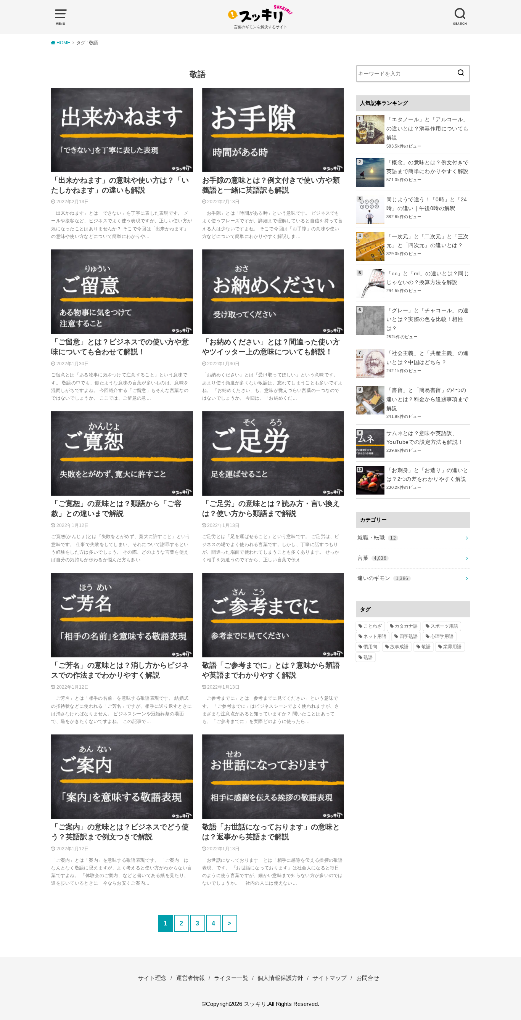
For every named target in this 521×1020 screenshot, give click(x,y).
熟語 (368, 657)
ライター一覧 (231, 978)
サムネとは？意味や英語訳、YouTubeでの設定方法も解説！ (424, 437)
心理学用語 (442, 636)
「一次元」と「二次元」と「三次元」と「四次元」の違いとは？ (427, 241)
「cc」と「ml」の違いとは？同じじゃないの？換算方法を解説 (427, 278)
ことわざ (372, 626)
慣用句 (370, 646)
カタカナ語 (406, 626)
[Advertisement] (413, 790)
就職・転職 (376, 538)
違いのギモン (382, 578)
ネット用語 (374, 636)
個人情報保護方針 (280, 978)
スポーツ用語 (444, 626)
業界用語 (452, 646)
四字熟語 (408, 636)
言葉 (371, 558)
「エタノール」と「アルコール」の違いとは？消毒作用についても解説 (427, 128)
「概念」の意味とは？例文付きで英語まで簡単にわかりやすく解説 (427, 167)
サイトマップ (329, 978)
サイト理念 (152, 978)
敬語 (426, 646)
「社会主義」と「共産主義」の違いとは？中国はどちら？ (427, 357)
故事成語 (399, 646)
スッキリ (255, 1004)
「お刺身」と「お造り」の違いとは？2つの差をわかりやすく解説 (427, 474)
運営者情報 (190, 978)
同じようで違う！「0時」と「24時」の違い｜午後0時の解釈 (426, 204)
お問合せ (367, 978)
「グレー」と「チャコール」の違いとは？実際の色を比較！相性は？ (427, 319)
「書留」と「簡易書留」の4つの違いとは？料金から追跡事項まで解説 (427, 399)
